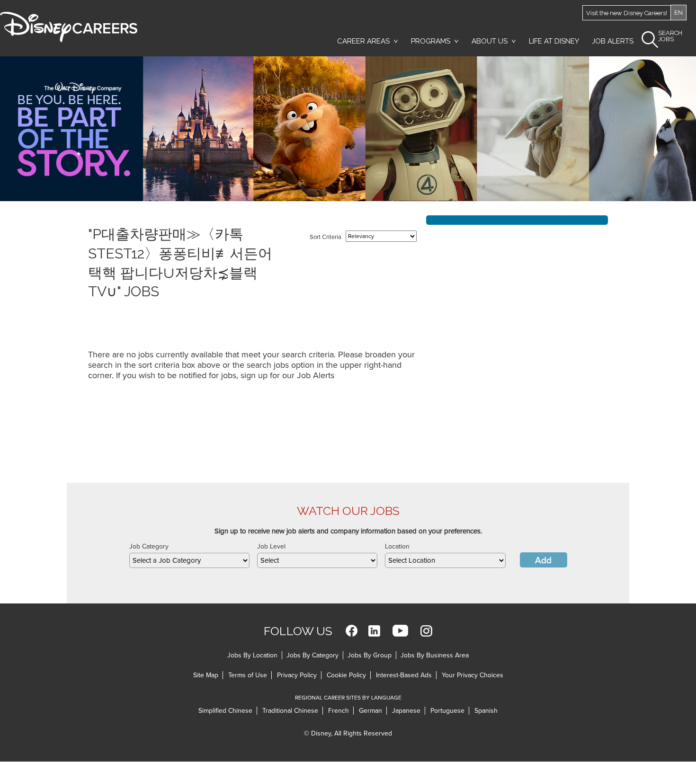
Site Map (205, 675)
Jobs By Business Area (435, 655)
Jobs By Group (370, 655)
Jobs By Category (312, 655)
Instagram (426, 631)
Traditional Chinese (290, 711)
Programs (430, 41)
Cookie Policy (346, 675)
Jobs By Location (252, 655)
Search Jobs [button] (670, 36)
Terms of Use (247, 675)
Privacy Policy (297, 675)
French (338, 711)
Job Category (149, 546)
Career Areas (363, 41)
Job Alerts (613, 41)
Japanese (406, 711)
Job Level (271, 546)
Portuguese (447, 711)
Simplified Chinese (225, 711)
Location (397, 546)
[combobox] (189, 560)
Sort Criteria (325, 237)
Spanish (486, 711)
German (370, 711)
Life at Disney (554, 41)
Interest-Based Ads (404, 675)
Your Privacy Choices (472, 675)
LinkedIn (374, 631)
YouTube (400, 631)
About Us (490, 41)
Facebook (351, 631)
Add (543, 560)
